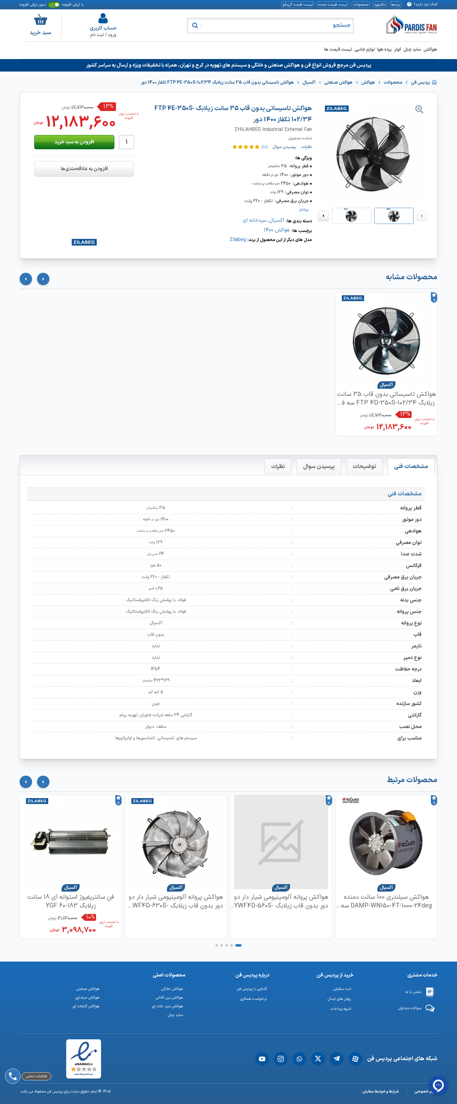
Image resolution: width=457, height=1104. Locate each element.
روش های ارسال (339, 999)
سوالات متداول (409, 1008)
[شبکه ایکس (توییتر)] (318, 1059)
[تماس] (11, 1058)
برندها (395, 4)
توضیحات (364, 466)
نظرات (278, 466)
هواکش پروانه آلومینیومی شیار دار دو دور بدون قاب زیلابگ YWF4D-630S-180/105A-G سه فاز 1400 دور (176, 901)
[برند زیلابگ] (84, 242)
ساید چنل (412, 49)
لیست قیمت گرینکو (298, 4)
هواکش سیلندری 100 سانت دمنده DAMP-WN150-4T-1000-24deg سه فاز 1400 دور (386, 901)
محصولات (360, 4)
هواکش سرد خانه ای (167, 1006)
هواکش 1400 (277, 230)
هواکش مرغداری (87, 997)
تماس (27, 1059)
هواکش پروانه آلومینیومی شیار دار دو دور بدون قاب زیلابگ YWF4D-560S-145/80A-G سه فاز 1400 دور (281, 901)
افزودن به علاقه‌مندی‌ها (84, 169)
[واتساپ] (299, 1059)
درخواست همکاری (253, 999)
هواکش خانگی (172, 989)
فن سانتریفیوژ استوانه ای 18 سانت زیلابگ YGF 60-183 (70, 901)
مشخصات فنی (411, 466)
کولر (397, 49)
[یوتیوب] (262, 1059)
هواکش (430, 49)
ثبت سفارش (342, 989)
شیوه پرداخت (341, 1009)
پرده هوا (384, 49)
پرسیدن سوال (319, 466)
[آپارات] (355, 1059)
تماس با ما (413, 992)
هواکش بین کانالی (169, 997)
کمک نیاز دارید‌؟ (425, 4)
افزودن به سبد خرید (74, 142)
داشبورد (379, 4)
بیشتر (304, 209)
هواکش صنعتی (87, 989)
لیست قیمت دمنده (333, 4)
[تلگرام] (337, 1059)
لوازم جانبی (364, 49)
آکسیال (276, 220)
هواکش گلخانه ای (86, 1006)
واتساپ (29, 1043)
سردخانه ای (254, 220)
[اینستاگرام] (281, 1059)
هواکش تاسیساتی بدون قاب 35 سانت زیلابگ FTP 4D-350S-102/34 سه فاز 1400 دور (386, 398)
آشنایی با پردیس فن (252, 989)
